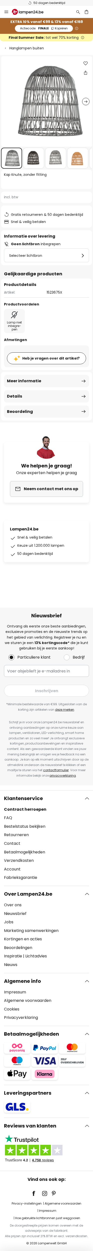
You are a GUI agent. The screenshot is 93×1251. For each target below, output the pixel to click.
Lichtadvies (36, 956)
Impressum (15, 992)
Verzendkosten (19, 860)
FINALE (44, 28)
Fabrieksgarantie (20, 877)
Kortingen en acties (23, 939)
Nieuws (10, 965)
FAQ (8, 818)
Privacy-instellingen (27, 1203)
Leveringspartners (27, 1093)
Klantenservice (23, 798)
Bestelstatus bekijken (24, 826)
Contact (12, 843)
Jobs (8, 922)
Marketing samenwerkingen (31, 930)
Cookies (11, 1009)
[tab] (46, 838)
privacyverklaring (63, 775)
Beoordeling (20, 411)
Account (12, 869)
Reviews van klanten (30, 1125)
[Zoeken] (78, 12)
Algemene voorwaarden (27, 1000)
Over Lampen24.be (28, 893)
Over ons (13, 905)
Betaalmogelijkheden (24, 852)
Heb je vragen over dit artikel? (51, 358)
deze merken (64, 709)
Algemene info (22, 981)
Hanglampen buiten (26, 48)
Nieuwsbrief (15, 913)
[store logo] (30, 12)
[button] (11, 158)
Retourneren (16, 835)
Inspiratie (13, 956)
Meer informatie (24, 381)
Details (14, 396)
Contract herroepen (25, 809)
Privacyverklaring (21, 1017)
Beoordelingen (18, 947)
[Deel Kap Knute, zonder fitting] (85, 72)
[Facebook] (36, 1193)
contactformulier (56, 770)
